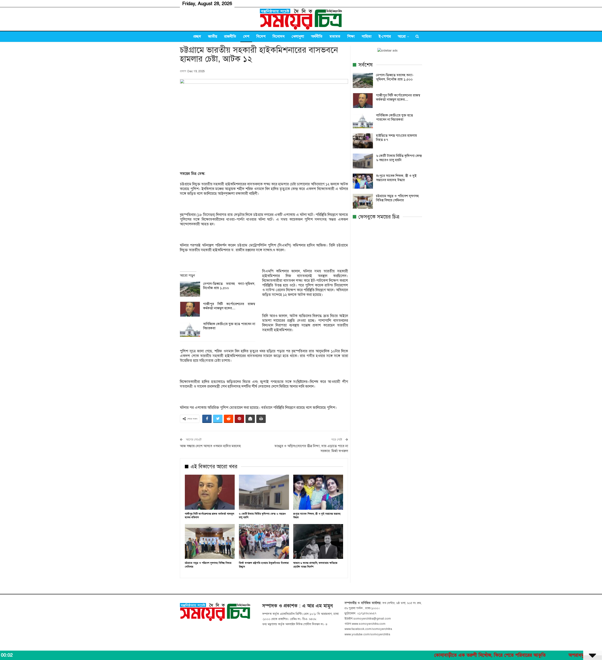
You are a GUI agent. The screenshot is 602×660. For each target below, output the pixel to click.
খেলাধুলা (298, 36)
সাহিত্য (367, 36)
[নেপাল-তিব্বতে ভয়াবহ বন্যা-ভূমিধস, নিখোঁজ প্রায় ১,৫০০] (190, 289)
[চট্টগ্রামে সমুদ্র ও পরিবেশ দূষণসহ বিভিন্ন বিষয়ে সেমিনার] (210, 541)
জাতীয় (212, 36)
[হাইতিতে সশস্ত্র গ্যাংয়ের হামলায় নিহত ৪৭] (363, 140)
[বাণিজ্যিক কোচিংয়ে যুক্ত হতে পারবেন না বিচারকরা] (190, 329)
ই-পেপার (385, 36)
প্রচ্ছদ (197, 36)
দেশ (246, 36)
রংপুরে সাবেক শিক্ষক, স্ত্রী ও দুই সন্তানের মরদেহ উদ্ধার (396, 178)
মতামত (334, 36)
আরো (402, 36)
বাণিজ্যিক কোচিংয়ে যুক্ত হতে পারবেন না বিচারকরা (394, 117)
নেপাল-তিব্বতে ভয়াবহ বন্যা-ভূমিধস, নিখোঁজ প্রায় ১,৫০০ (395, 77)
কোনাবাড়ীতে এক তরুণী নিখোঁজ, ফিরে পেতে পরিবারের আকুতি (459, 655)
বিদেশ (260, 36)
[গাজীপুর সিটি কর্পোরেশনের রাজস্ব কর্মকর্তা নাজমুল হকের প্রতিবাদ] (190, 309)
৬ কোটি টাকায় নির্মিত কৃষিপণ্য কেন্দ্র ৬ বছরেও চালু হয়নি (399, 158)
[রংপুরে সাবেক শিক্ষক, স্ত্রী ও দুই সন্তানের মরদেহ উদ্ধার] (318, 492)
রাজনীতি (230, 36)
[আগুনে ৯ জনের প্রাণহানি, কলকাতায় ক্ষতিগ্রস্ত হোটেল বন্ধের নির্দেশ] (318, 541)
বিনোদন (279, 36)
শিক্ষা (351, 36)
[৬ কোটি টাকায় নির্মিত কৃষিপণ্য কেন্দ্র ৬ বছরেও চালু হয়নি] (264, 492)
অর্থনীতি (316, 36)
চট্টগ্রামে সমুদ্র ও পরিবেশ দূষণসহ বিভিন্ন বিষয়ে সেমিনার (397, 198)
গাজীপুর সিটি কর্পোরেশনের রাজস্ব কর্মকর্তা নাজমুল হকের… (229, 306)
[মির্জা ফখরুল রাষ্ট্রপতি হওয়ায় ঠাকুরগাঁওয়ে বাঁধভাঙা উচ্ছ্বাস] (264, 541)
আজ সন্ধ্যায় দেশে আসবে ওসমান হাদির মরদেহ (210, 446)
